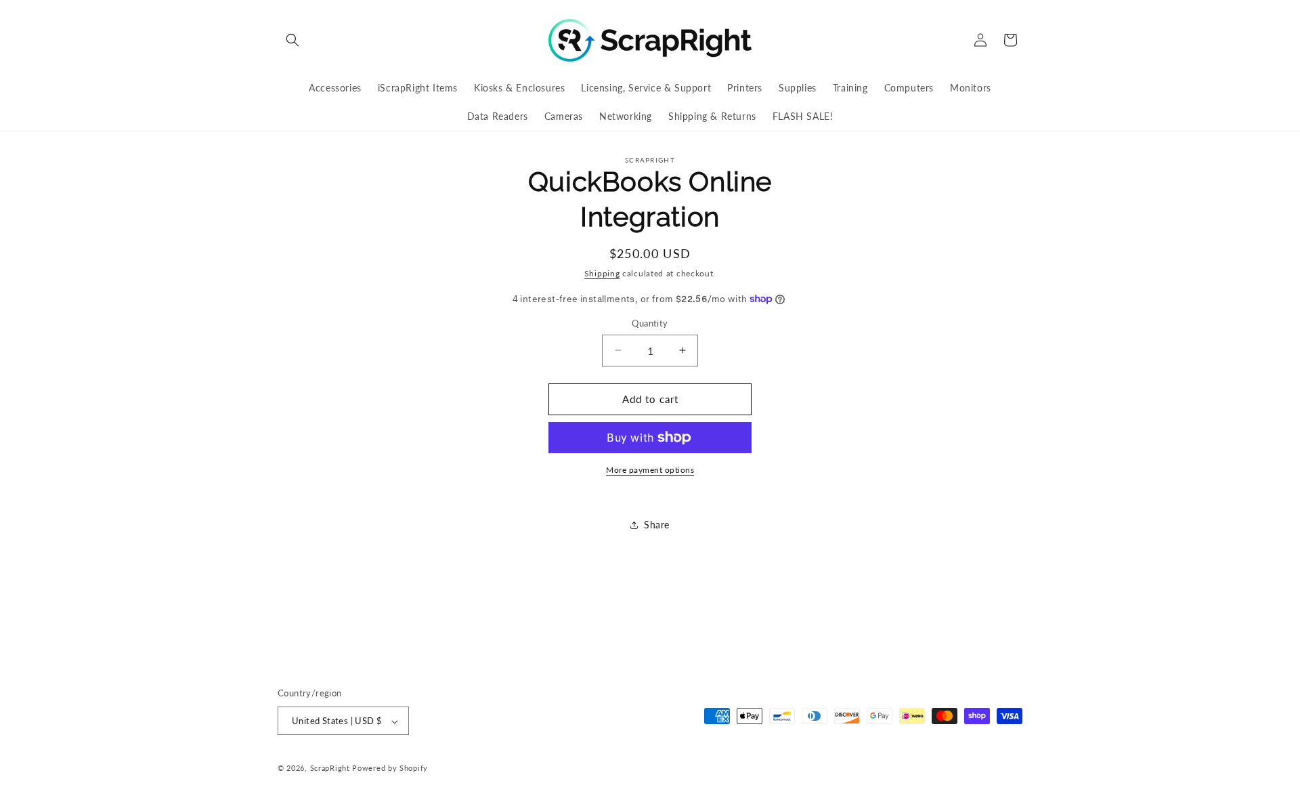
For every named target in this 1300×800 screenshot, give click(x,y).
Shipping (602, 273)
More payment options (650, 470)
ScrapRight (330, 768)
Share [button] (657, 524)
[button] (292, 40)
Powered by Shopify (390, 768)
